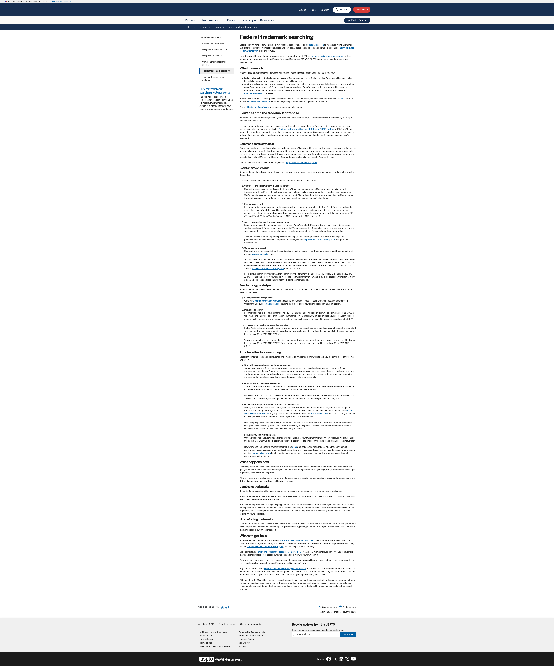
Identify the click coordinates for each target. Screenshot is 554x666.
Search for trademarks (250, 624)
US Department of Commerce (213, 632)
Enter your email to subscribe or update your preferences (318, 630)
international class (253, 93)
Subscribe (348, 634)
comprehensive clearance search (327, 56)
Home (190, 27)
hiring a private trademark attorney (296, 540)
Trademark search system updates (214, 78)
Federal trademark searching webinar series (285, 568)
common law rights (262, 453)
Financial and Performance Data (215, 646)
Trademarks (209, 20)
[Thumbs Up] (222, 607)
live (341, 99)
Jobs (313, 10)
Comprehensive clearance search (214, 63)
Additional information (330, 612)
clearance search (315, 45)
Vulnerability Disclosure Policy (252, 632)
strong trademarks (259, 254)
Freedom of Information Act (251, 635)
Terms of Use (206, 643)
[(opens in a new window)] (334, 660)
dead (294, 447)
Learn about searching (210, 37)
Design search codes (212, 56)
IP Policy (229, 20)
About (302, 10)
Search (218, 27)
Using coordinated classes (214, 50)
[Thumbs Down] (227, 607)
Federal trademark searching (216, 71)
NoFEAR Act (244, 643)
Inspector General (246, 639)
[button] (328, 607)
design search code (271, 304)
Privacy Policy (206, 639)
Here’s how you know (61, 1)
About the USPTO (206, 624)
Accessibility (206, 635)
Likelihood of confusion (213, 44)
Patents (190, 20)
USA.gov (242, 646)
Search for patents (227, 624)
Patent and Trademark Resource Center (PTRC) (279, 552)
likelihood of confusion (259, 102)
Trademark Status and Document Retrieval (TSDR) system (306, 129)
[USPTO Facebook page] (328, 660)
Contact (325, 10)
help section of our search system (301, 162)
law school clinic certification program (265, 546)
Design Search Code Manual (266, 301)
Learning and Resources (257, 20)
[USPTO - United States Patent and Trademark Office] (220, 661)
